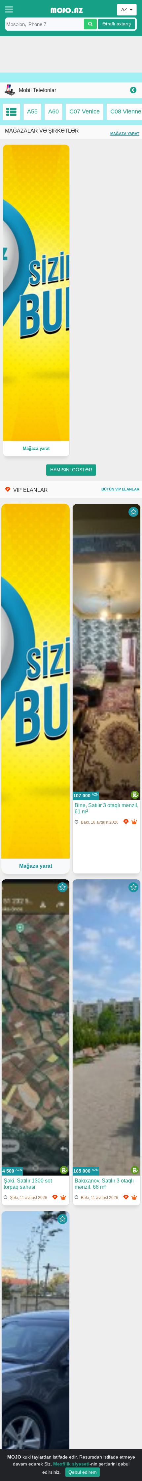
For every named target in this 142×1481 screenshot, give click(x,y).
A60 (53, 111)
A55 (32, 111)
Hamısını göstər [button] (71, 469)
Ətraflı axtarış (116, 23)
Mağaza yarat (124, 134)
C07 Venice (84, 111)
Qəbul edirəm (82, 1472)
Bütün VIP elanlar (120, 489)
